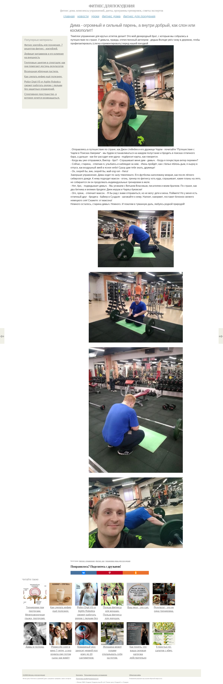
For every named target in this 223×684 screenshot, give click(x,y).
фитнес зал (100, 561)
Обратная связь (135, 675)
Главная (69, 16)
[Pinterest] (110, 573)
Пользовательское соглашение (95, 675)
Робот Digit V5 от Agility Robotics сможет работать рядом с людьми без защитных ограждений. (43, 85)
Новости (83, 16)
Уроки (95, 16)
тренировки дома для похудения (117, 561)
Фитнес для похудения (111, 5)
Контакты (79, 675)
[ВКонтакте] (84, 573)
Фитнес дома (111, 16)
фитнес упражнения (87, 561)
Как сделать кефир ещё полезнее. (43, 76)
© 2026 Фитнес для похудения (34, 675)
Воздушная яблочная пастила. (41, 71)
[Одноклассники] (136, 573)
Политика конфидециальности (87, 678)
